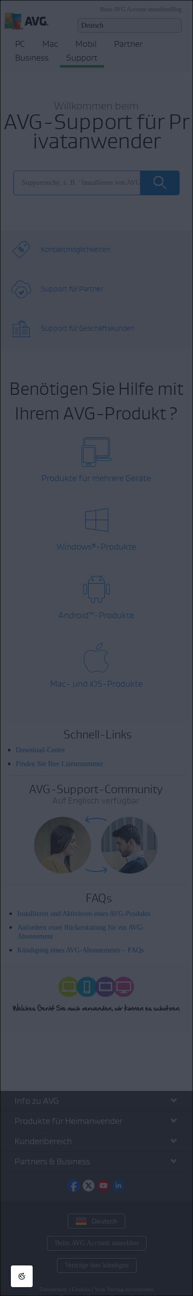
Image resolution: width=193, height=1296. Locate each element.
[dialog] (96, 648)
